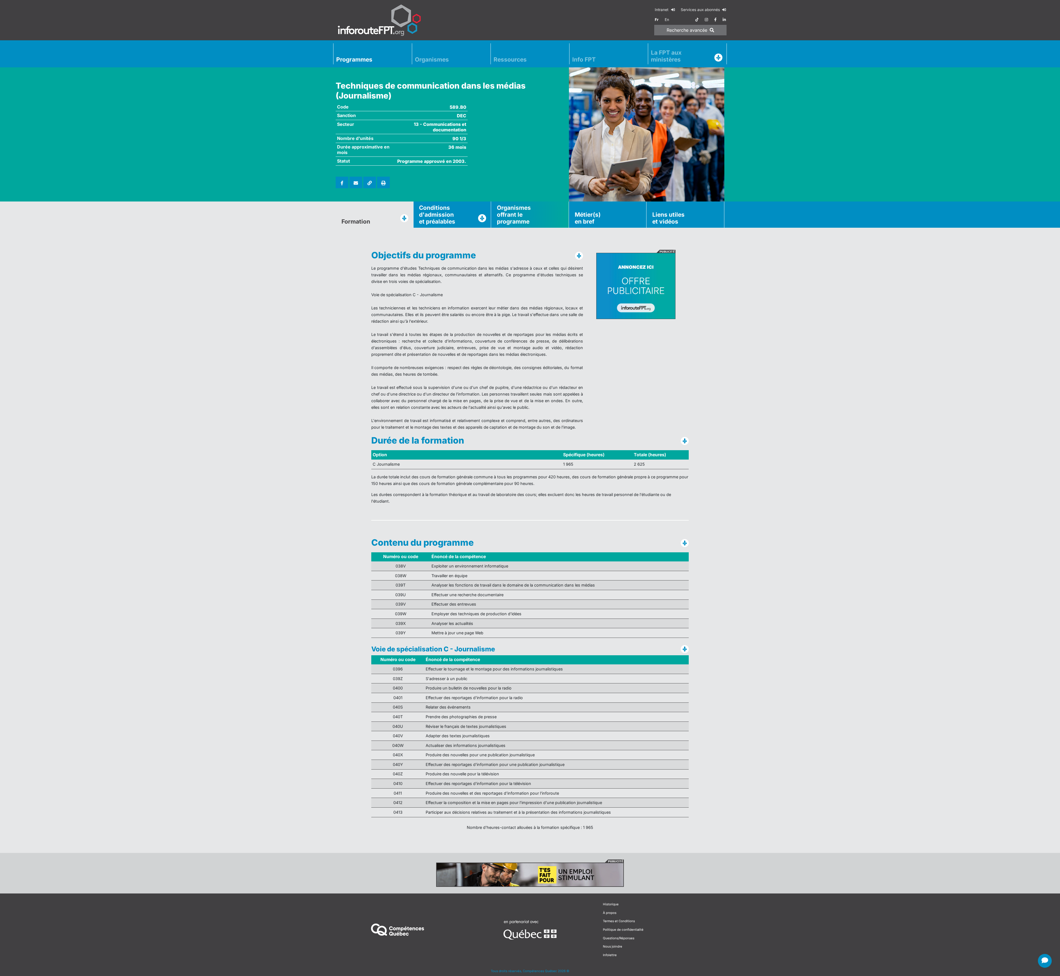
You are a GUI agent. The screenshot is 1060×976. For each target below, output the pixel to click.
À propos (609, 913)
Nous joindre (612, 946)
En (667, 19)
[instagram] (706, 19)
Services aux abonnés (701, 9)
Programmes (354, 59)
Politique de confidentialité (623, 930)
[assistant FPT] (1045, 961)
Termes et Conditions (619, 921)
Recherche (687, 30)
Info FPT (584, 59)
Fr (657, 19)
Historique (611, 904)
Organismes (432, 59)
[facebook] (715, 19)
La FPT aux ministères (666, 56)
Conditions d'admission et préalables (437, 214)
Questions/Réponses (618, 938)
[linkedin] (724, 19)
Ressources (510, 59)
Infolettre (610, 955)
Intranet (662, 9)
